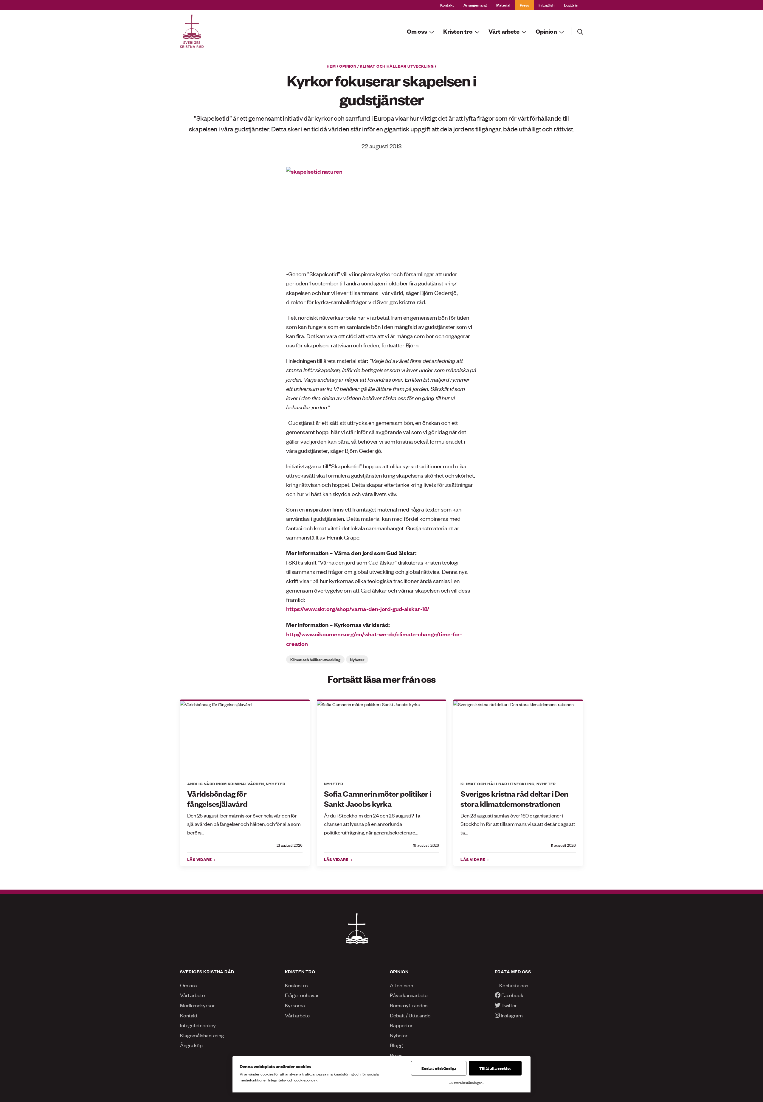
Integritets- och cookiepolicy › (292, 1080)
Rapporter (401, 1024)
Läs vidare (200, 859)
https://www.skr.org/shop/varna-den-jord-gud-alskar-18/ (357, 609)
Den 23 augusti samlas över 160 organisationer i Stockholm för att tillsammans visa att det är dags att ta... (517, 824)
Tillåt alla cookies (495, 1068)
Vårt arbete (192, 994)
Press (524, 4)
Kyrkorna (295, 1004)
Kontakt (447, 4)
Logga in (571, 4)
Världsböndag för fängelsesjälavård (217, 799)
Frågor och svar (302, 994)
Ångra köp (191, 1044)
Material (503, 4)
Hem (331, 66)
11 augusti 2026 (563, 845)
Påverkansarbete (408, 994)
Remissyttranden (408, 1004)
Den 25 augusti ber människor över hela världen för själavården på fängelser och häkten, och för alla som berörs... (244, 824)
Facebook (511, 994)
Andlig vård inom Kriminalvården (225, 784)
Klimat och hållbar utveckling (397, 66)
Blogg (396, 1044)
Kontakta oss (513, 984)
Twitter (508, 1004)
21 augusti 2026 (290, 845)
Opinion (347, 66)
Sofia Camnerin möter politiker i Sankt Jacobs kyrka (378, 799)
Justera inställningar (465, 1082)
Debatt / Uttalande (410, 1015)
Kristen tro (296, 984)
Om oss (188, 984)
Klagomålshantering (202, 1035)
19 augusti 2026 (426, 845)
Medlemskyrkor (197, 1004)
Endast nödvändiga (438, 1068)
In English (546, 4)
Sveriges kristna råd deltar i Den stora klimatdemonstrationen (514, 799)
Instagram (511, 1015)
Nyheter (357, 659)
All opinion (401, 984)
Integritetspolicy (198, 1024)
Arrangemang (475, 4)
